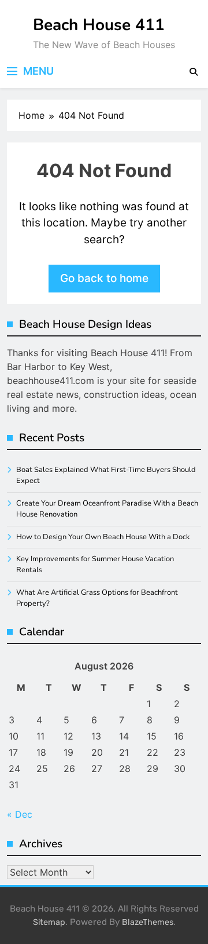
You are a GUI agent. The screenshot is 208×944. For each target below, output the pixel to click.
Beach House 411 (99, 25)
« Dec (19, 814)
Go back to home (104, 278)
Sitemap (49, 922)
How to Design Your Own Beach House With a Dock (103, 537)
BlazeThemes (147, 922)
